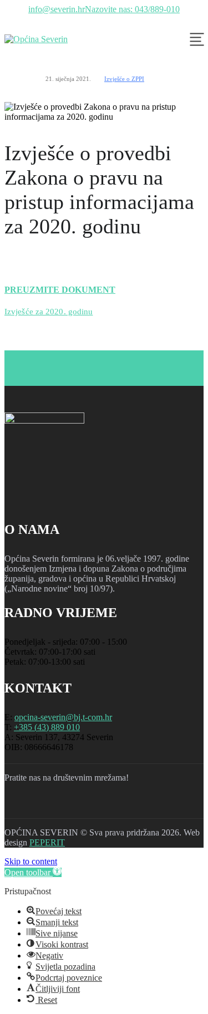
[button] (33, 872)
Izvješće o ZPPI (124, 78)
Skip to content (30, 861)
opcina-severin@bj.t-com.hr (63, 717)
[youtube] (75, 805)
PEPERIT (47, 842)
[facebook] (17, 805)
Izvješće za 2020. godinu (48, 311)
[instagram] (46, 805)
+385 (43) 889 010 (47, 727)
